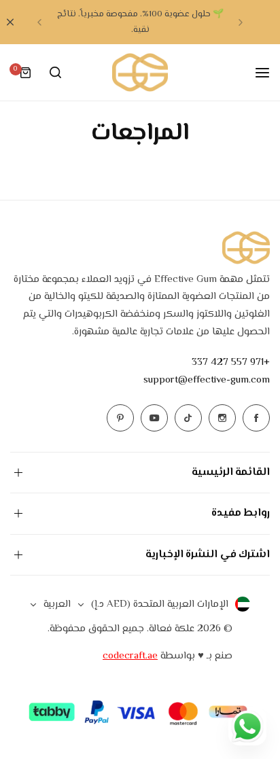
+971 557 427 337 (231, 362)
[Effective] (140, 72)
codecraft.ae (130, 656)
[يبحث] (55, 73)
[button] (240, 22)
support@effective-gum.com (206, 380)
